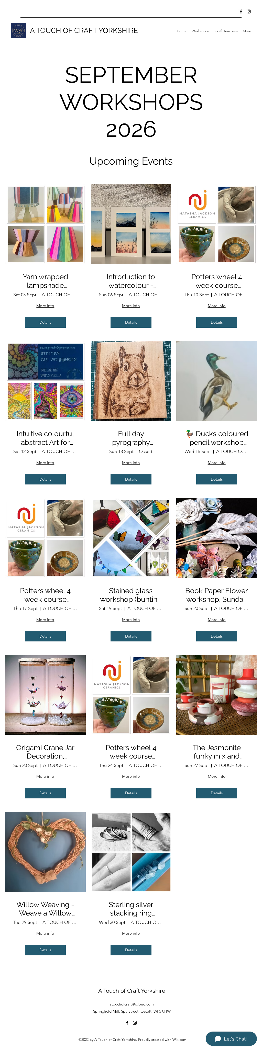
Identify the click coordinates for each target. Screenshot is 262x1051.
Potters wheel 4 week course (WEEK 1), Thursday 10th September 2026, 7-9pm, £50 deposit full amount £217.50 (216, 281)
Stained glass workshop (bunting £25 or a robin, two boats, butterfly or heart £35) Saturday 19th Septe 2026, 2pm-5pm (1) (130, 595)
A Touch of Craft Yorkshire (131, 990)
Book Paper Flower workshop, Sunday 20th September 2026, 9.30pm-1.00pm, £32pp (216, 595)
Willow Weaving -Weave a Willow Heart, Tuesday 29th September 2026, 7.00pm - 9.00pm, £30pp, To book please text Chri (45, 909)
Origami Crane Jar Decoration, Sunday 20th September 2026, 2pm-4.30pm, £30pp (45, 752)
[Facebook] (241, 11)
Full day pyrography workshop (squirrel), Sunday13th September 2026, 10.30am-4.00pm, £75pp (131, 438)
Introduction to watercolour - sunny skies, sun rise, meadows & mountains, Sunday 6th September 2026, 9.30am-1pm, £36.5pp (131, 281)
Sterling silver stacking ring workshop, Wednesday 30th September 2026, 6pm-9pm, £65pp (131, 909)
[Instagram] (248, 11)
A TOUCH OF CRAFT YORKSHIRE (84, 30)
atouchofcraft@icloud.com (132, 1004)
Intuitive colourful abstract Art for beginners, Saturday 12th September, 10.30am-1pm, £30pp (45, 438)
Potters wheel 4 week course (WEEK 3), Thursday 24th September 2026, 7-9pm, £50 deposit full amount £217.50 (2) (130, 752)
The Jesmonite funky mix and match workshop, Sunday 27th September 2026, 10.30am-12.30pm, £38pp (216, 752)
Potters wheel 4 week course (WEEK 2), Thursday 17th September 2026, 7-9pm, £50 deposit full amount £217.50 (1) (45, 595)
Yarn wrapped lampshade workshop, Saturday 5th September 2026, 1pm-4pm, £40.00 (45, 281)
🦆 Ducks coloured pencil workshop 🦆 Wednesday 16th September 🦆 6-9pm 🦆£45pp (216, 438)
